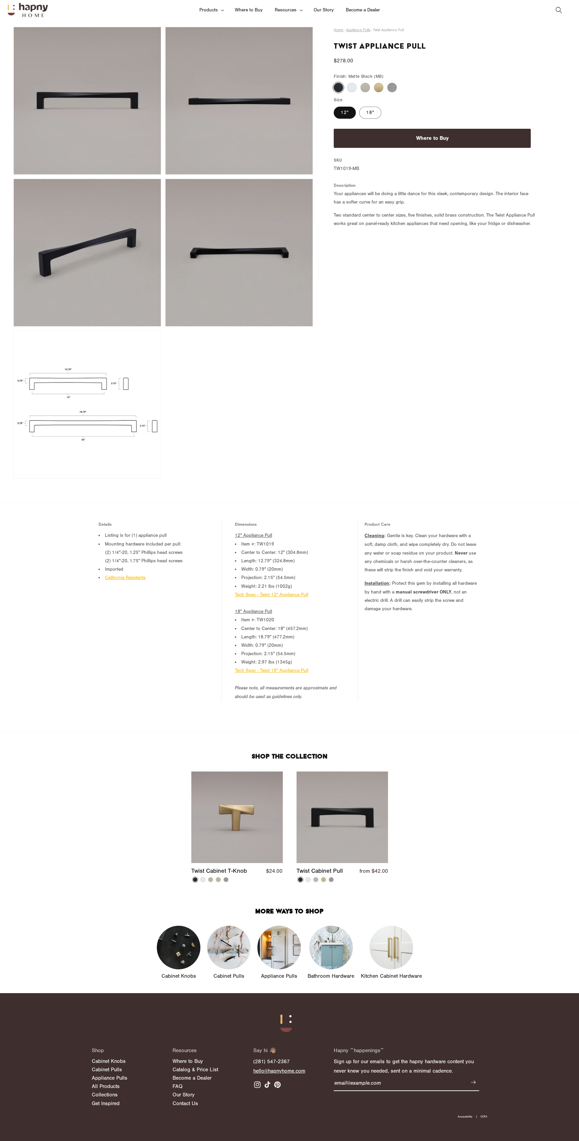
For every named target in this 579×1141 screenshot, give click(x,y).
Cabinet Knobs (109, 1061)
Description (345, 185)
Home (338, 30)
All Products (106, 1086)
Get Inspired (106, 1103)
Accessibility (465, 1116)
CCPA (483, 1116)
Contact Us (185, 1103)
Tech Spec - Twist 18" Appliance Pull (271, 670)
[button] (211, 10)
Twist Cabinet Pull (320, 871)
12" (345, 112)
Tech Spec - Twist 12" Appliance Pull (271, 594)
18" (370, 112)
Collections (105, 1095)
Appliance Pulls (109, 1078)
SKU (338, 160)
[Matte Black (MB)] (338, 87)
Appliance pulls (358, 30)
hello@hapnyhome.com (279, 1071)
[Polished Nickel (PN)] (365, 87)
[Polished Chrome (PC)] (352, 87)
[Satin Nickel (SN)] (392, 87)
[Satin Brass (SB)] (378, 87)
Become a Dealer (192, 1078)
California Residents (125, 577)
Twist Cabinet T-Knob (219, 871)
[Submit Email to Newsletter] (473, 1083)
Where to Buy (432, 138)
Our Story (184, 1095)
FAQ (178, 1086)
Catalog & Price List (195, 1070)
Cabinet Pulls (107, 1070)
